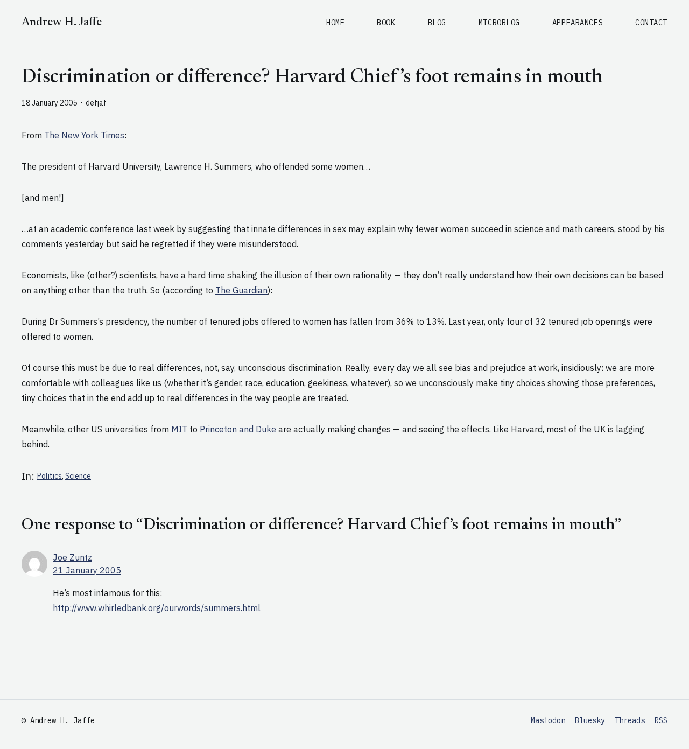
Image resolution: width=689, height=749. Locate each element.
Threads (630, 720)
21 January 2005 (87, 570)
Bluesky (590, 720)
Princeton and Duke (238, 429)
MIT (179, 429)
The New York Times (84, 135)
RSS (661, 720)
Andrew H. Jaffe (62, 23)
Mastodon (548, 720)
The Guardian (241, 290)
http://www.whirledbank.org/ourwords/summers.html (157, 608)
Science (78, 476)
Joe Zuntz (72, 557)
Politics (49, 476)
